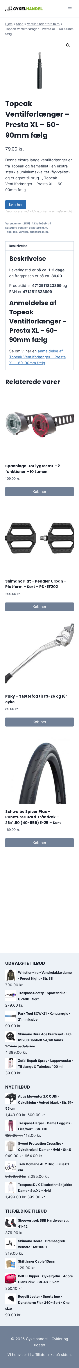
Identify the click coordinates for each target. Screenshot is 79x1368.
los (15, 231)
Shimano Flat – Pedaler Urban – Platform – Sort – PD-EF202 (35, 584)
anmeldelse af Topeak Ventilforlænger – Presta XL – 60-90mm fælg (37, 357)
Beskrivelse (18, 246)
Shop (19, 24)
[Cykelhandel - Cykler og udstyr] (24, 8)
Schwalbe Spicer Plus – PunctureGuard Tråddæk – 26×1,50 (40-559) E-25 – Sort (33, 817)
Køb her (16, 205)
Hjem (9, 24)
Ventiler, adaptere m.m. (43, 24)
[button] (68, 45)
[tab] (39, 246)
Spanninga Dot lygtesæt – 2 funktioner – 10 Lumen (32, 468)
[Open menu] (70, 8)
